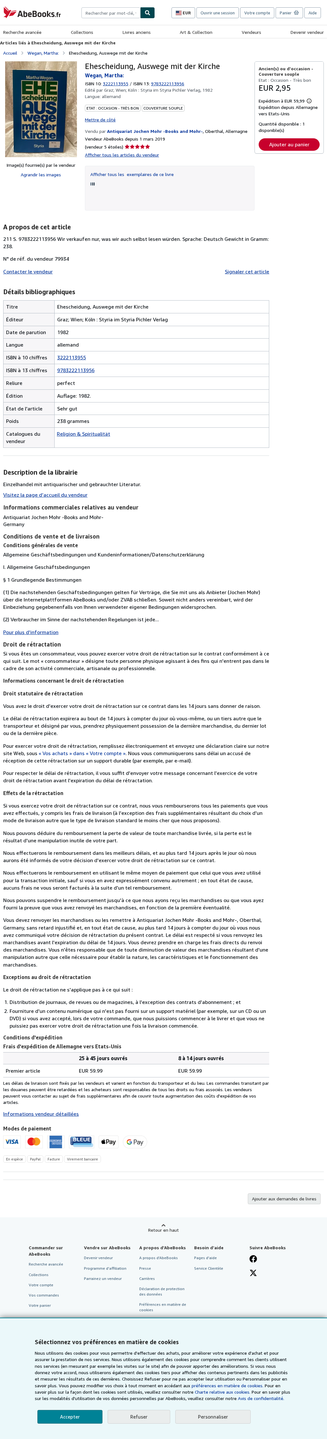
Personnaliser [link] (213, 1417)
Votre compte (257, 12)
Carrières (147, 1278)
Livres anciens (137, 32)
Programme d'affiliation (105, 1268)
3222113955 (115, 83)
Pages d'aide (205, 1257)
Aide (312, 12)
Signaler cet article (247, 271)
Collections (82, 32)
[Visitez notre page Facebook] (253, 1259)
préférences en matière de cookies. (227, 1385)
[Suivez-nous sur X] (253, 1273)
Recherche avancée (22, 32)
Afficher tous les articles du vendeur (122, 154)
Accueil (10, 53)
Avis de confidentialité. (261, 1398)
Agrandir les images (41, 174)
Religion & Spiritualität (83, 434)
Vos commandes (44, 1295)
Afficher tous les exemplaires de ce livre (132, 174)
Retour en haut (163, 1230)
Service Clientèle (208, 1268)
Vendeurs (251, 32)
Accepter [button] (70, 1417)
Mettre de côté (100, 119)
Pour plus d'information (30, 632)
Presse (145, 1268)
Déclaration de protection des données (162, 1291)
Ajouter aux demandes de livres (284, 1198)
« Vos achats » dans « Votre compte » (82, 753)
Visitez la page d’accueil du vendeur (45, 495)
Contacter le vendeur (28, 271)
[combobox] (110, 12)
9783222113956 (76, 370)
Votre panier (40, 1305)
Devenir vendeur (307, 32)
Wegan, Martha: (43, 53)
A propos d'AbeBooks (158, 1257)
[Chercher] (148, 12)
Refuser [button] (139, 1417)
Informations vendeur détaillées (41, 1114)
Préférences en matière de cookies (162, 1307)
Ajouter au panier (289, 144)
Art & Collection (196, 32)
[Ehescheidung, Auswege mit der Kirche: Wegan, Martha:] (41, 109)
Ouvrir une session (218, 12)
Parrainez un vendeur (103, 1278)
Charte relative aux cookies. (223, 1392)
